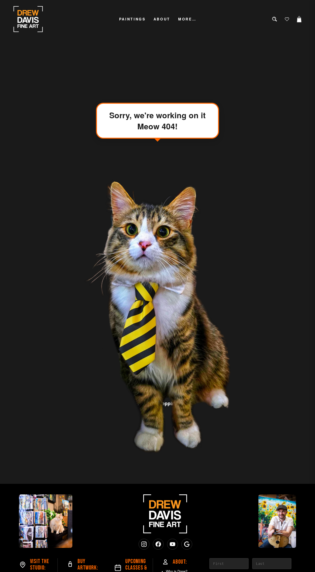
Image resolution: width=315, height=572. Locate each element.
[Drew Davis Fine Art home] (28, 19)
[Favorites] (287, 19)
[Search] (274, 19)
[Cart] (299, 19)
